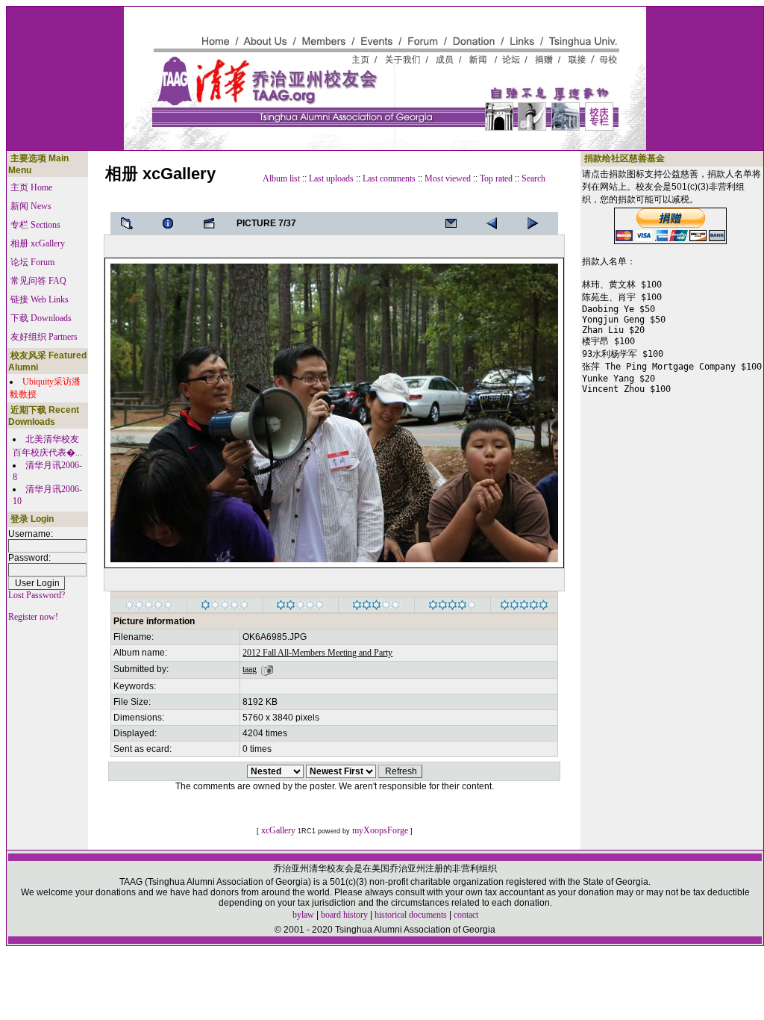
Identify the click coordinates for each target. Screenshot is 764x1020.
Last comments (389, 178)
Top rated (496, 178)
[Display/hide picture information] (172, 223)
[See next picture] (496, 223)
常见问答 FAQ (38, 281)
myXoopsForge (380, 830)
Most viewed (448, 178)
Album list (281, 178)
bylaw (303, 914)
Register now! (33, 617)
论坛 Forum (32, 262)
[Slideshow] (213, 223)
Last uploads (331, 178)
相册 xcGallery (37, 243)
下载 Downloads (41, 318)
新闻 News (30, 206)
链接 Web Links (39, 299)
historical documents (411, 914)
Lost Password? (36, 595)
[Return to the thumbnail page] (131, 223)
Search (533, 178)
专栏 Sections (35, 225)
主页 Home (31, 187)
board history (344, 914)
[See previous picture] (537, 223)
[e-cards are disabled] (455, 223)
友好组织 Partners (44, 337)
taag (249, 669)
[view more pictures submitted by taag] (267, 669)
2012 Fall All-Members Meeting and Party (317, 652)
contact (466, 914)
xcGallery (278, 830)
